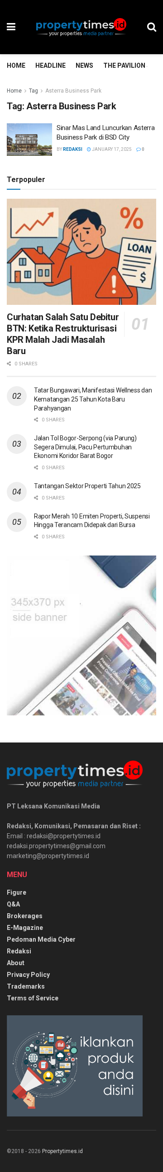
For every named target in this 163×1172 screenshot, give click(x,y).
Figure (16, 892)
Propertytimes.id (62, 1151)
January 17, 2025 (111, 149)
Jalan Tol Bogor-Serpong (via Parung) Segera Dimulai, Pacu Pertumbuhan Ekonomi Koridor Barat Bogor (85, 446)
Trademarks (26, 986)
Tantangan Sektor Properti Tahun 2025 (87, 486)
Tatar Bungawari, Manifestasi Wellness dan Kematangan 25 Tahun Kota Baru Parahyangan (93, 399)
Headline (50, 65)
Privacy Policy (28, 974)
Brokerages (25, 916)
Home (16, 65)
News (84, 65)
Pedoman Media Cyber (41, 939)
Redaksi (72, 149)
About (15, 963)
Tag (33, 91)
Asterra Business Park (73, 91)
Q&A (13, 904)
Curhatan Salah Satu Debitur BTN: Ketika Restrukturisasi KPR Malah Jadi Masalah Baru (63, 334)
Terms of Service (32, 998)
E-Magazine (25, 927)
